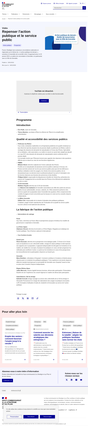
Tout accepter (47, 416)
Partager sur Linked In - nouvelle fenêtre (27, 298)
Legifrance (72, 410)
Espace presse (47, 3)
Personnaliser (14, 416)
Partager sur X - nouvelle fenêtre (23, 298)
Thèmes (4, 14)
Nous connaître (50, 14)
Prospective (17, 45)
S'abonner (6, 380)
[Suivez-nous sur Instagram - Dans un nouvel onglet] (76, 380)
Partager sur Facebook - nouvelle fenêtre (18, 298)
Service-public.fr (60, 410)
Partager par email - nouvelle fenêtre (32, 298)
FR (83, 3)
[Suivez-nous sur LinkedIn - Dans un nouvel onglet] (71, 380)
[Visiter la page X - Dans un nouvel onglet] (66, 380)
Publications (14, 14)
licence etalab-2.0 (59, 423)
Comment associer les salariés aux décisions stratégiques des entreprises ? (43, 336)
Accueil (4, 18)
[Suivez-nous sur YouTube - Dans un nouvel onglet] (81, 380)
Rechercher (84, 8)
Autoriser (44, 101)
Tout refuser (31, 416)
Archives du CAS (15, 390)
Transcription (24, 112)
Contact (4, 390)
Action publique (7, 45)
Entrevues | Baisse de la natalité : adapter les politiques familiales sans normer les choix (72, 336)
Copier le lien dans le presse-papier (37, 298)
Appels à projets (72, 3)
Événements (26, 14)
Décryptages (37, 14)
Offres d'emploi (60, 3)
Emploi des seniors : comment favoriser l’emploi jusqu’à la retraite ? (14, 340)
